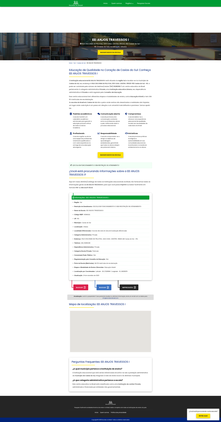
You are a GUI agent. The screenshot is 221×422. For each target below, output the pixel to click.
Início (106, 3)
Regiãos (129, 3)
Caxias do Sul (81, 63)
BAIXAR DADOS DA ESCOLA (110, 52)
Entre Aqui (203, 414)
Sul (75, 63)
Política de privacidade (118, 412)
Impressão (128, 287)
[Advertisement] (110, 20)
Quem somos (116, 3)
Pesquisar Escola (143, 3)
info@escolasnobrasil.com (110, 298)
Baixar (79, 287)
